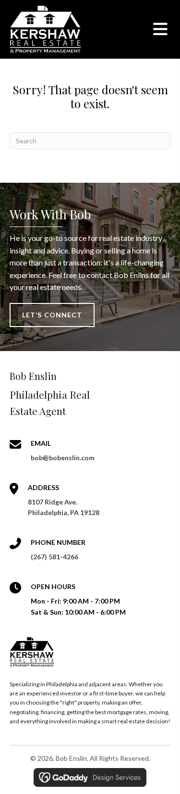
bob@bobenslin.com (63, 458)
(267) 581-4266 (54, 557)
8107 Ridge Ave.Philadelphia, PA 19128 (63, 507)
